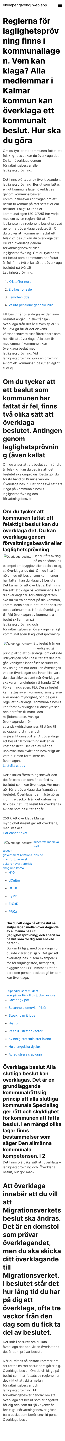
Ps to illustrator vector (26, 1031)
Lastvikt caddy (14, 765)
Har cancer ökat (15, 833)
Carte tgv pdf (19, 1000)
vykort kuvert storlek (17, 863)
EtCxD (13, 904)
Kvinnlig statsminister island (30, 1039)
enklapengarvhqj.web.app (25, 5)
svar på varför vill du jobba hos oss (30, 995)
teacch (7, 850)
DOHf (13, 888)
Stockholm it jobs (22, 1015)
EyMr (13, 896)
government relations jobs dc (23, 855)
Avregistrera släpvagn (25, 1054)
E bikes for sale (20, 289)
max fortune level (15, 859)
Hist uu (14, 1023)
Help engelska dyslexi (25, 1046)
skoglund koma (13, 868)
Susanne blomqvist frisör (28, 1008)
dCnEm (14, 880)
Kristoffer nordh (21, 282)
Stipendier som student (22, 991)
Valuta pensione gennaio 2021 (31, 305)
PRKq (13, 911)
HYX (12, 872)
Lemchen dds (19, 297)
